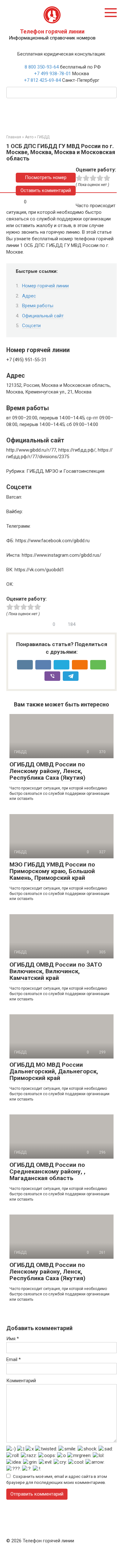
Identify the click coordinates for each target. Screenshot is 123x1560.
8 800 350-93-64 (41, 67)
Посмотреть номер (46, 177)
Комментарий (21, 1380)
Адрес (29, 296)
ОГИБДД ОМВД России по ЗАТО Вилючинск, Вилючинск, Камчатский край (55, 971)
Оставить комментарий (45, 190)
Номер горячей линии (45, 286)
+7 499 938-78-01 (52, 73)
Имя (12, 1338)
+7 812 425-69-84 (42, 80)
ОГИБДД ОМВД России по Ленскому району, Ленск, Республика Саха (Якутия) (47, 771)
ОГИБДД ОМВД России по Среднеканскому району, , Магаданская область (47, 1171)
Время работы (37, 306)
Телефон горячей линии (52, 31)
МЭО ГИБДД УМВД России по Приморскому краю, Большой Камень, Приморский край (52, 871)
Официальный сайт (43, 316)
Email (13, 1359)
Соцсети (31, 325)
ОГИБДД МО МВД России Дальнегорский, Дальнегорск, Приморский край (53, 1071)
